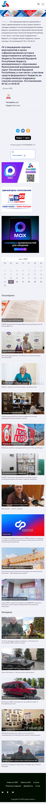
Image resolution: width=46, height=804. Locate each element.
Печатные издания (13, 786)
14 (29, 274)
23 (41, 278)
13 (23, 274)
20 (23, 278)
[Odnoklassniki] (7, 792)
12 (17, 274)
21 (28, 278)
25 (11, 282)
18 (11, 278)
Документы (28, 786)
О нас (38, 786)
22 (35, 278)
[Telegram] (13, 792)
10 (5, 274)
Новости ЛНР (12, 782)
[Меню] (43, 4)
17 (5, 278)
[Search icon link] (38, 4)
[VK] (2, 792)
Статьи (36, 782)
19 (17, 278)
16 (41, 274)
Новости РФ (26, 782)
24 (5, 282)
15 (35, 274)
